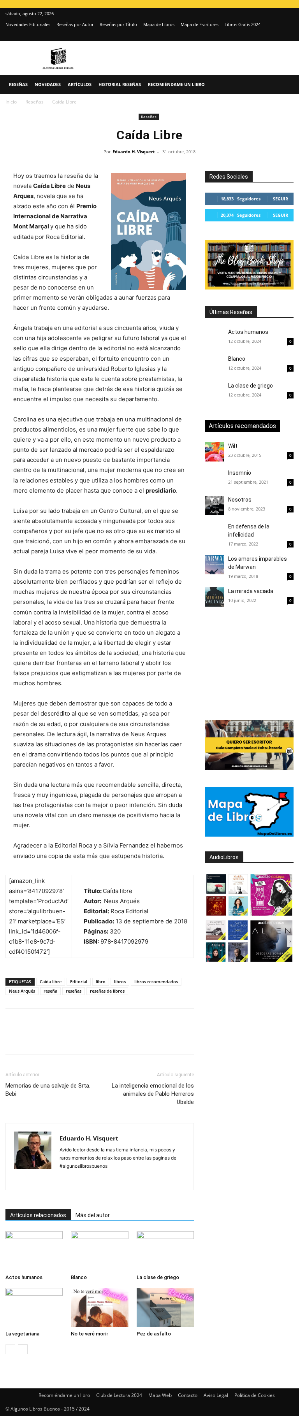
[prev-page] (10, 1349)
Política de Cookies (254, 1395)
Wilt (232, 446)
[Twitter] (288, 35)
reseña (50, 991)
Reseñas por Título (118, 24)
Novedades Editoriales (27, 24)
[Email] (103, 1038)
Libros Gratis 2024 (242, 24)
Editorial (78, 981)
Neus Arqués (22, 991)
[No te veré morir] (99, 1307)
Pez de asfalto (154, 1334)
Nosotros (240, 500)
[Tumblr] (120, 1038)
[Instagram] (275, 35)
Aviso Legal (216, 1395)
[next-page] (23, 1349)
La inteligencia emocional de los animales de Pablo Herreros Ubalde (153, 1093)
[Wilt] (214, 451)
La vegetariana (22, 1334)
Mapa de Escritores (199, 24)
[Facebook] (13, 1038)
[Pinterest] (49, 1038)
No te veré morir (89, 1334)
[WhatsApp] (67, 1038)
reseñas (73, 991)
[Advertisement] (252, 664)
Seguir (280, 199)
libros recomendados (156, 981)
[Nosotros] (214, 505)
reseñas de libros (107, 991)
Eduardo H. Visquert (134, 151)
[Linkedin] (85, 1038)
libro (101, 981)
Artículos (79, 84)
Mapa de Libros (158, 24)
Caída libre (51, 981)
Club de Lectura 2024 (119, 1395)
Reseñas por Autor (74, 24)
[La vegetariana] (34, 1307)
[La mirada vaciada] (214, 597)
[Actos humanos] (34, 1250)
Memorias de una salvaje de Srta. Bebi (47, 1089)
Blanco (79, 1277)
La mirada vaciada (250, 591)
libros (120, 981)
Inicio (11, 101)
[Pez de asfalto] (165, 1307)
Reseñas (18, 84)
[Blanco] (99, 1250)
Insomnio (239, 473)
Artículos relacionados (38, 1215)
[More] (139, 1038)
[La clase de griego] (165, 1250)
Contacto (187, 1395)
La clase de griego (158, 1277)
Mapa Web (160, 1395)
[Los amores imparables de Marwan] (214, 564)
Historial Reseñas (119, 84)
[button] (284, 84)
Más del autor (93, 1215)
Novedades (48, 84)
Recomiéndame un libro (176, 84)
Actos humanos (23, 1277)
